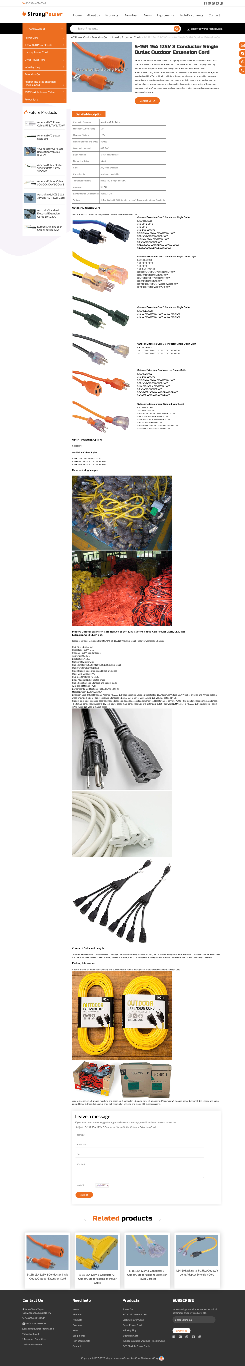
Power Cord (31, 37)
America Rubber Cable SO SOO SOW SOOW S (50, 183)
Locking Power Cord (36, 52)
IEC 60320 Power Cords (38, 44)
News (148, 15)
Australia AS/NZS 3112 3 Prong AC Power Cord (51, 196)
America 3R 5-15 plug (110, 122)
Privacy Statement (33, 1344)
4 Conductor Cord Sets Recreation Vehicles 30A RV (50, 151)
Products (111, 15)
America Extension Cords (126, 37)
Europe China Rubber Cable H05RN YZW (49, 228)
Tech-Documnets (191, 15)
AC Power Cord (80, 37)
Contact (214, 15)
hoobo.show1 (32, 1334)
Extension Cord (33, 74)
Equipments (165, 15)
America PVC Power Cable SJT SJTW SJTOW (51, 124)
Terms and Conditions (35, 1339)
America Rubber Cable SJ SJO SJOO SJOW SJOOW (50, 168)
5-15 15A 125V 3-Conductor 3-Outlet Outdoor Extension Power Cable (97, 1278)
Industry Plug (32, 66)
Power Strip (31, 99)
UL (101, 187)
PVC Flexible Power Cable (39, 92)
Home (77, 15)
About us (93, 15)
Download (131, 15)
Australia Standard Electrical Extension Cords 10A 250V (48, 213)
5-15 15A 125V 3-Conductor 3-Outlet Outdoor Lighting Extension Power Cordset (147, 1274)
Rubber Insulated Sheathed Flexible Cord (143, 1340)
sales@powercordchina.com (206, 28)
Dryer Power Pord (34, 59)
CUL (106, 187)
